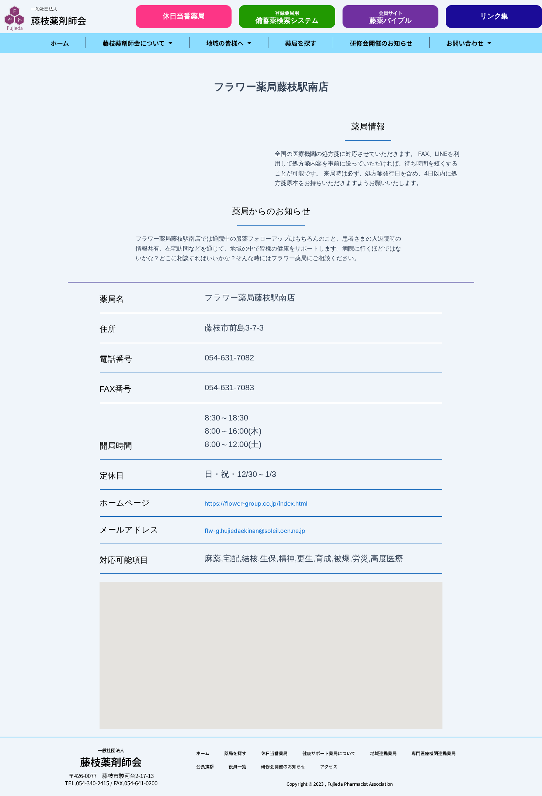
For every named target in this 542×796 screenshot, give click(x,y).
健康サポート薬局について (328, 753)
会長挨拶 (205, 766)
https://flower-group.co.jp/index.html (256, 503)
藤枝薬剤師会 (58, 20)
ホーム (60, 43)
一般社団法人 (44, 9)
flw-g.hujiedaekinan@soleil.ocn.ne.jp (255, 530)
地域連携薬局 (383, 753)
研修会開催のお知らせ (381, 43)
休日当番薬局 (274, 753)
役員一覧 (237, 766)
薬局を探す (300, 43)
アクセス (328, 766)
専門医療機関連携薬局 (433, 753)
